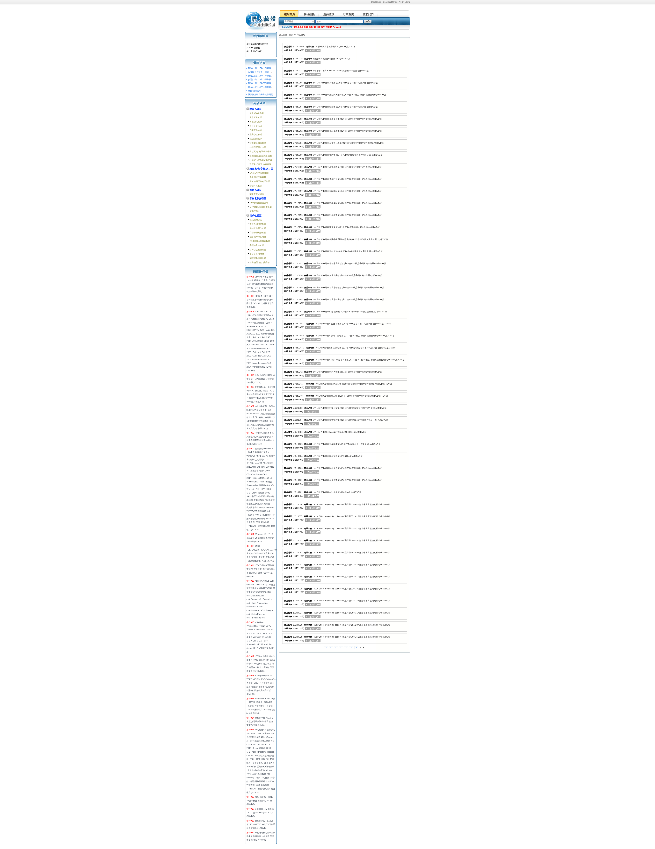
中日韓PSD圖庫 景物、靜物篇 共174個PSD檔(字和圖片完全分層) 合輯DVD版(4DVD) (355, 335)
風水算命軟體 (256, 117)
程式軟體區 (255, 215)
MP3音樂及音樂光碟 (259, 203)
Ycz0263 (298, 119)
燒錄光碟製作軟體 (258, 228)
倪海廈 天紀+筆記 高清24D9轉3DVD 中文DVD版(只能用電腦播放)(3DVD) (260, 824)
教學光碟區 (255, 109)
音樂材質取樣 (256, 185)
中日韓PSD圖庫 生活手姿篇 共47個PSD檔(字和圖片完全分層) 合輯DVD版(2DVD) (353, 324)
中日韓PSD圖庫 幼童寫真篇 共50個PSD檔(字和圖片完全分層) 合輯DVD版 (348, 480)
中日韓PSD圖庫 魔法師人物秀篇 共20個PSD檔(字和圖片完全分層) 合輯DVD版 (350, 95)
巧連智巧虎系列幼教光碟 (261, 160)
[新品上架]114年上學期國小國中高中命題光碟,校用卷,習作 (274, 79)
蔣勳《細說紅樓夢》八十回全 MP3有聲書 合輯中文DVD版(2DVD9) (260, 379)
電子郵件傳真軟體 (258, 237)
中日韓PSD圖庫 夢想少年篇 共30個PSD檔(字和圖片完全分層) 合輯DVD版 (348, 119)
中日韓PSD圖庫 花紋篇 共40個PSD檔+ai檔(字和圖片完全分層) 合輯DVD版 (348, 251)
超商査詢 (328, 14)
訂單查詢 (348, 14)
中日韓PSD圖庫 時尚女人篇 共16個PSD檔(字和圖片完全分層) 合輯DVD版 (348, 468)
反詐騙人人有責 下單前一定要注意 (263, 72)
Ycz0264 (298, 107)
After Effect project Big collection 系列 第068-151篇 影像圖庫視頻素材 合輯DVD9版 (352, 637)
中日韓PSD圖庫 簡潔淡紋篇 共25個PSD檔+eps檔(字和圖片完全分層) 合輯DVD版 (351, 420)
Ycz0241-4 (299, 384)
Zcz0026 (298, 625)
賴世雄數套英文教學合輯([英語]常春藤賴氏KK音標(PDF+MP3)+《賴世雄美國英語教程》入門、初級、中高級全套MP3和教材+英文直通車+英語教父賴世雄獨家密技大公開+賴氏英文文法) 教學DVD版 (260, 417)
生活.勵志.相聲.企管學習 (261, 151)
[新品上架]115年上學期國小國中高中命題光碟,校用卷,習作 (274, 68)
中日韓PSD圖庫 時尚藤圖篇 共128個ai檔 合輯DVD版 (338, 456)
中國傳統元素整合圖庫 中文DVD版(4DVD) (335, 46)
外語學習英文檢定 (258, 147)
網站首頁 (289, 14)
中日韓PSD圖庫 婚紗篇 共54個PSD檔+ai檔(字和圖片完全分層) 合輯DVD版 (348, 155)
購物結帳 (309, 14)
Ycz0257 (298, 191)
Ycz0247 (298, 311)
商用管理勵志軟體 (258, 232)
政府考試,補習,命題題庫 (260, 164)
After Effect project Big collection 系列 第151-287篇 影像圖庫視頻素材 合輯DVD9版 (352, 625)
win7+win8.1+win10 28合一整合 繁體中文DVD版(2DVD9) (259, 800)
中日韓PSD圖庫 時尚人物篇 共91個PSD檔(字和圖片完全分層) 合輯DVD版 (348, 372)
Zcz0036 (298, 504)
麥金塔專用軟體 (257, 254)
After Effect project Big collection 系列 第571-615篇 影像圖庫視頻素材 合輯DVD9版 (352, 516)
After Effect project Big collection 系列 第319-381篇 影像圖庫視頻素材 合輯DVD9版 (352, 589)
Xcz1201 (298, 492)
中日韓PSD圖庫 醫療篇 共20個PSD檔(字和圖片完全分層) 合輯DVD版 (346, 107)
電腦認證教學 (256, 139)
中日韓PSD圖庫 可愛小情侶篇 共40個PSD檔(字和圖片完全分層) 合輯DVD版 (349, 287)
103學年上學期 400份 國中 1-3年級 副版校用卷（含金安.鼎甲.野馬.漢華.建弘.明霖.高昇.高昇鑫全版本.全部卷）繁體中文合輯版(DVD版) (260, 663)
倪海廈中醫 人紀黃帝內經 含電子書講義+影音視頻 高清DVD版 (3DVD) (260, 721)
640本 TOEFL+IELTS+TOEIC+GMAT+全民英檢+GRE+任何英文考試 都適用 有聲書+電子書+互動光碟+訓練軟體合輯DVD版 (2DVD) (261, 553)
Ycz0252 (298, 251)
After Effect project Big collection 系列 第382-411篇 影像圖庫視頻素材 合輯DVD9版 (352, 576)
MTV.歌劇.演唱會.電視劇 (261, 207)
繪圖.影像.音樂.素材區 (261, 168)
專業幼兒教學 (256, 121)
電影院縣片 (255, 211)
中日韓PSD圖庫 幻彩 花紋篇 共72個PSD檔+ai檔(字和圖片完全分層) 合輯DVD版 (350, 311)
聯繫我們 (396, 2)
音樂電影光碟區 (258, 198)
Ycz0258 (298, 179)
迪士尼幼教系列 (257, 113)
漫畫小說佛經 (256, 134)
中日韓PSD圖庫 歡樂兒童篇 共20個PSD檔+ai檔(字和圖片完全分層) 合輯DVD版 (350, 408)
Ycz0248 (298, 299)
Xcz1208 (298, 408)
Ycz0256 (298, 203)
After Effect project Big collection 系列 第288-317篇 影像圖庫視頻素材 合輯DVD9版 (352, 613)
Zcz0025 (298, 637)
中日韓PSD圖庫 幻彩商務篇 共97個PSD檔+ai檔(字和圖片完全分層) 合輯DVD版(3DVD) (356, 348)
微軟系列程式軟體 (258, 224)
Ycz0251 (298, 263)
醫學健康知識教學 (258, 143)
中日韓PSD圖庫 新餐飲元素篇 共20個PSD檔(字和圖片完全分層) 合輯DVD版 (349, 143)
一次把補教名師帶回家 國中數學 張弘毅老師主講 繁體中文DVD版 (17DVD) (260, 836)
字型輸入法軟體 (257, 245)
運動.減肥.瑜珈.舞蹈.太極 (261, 156)
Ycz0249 (298, 287)
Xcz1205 (298, 444)
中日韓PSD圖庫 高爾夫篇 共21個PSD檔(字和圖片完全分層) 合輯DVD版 (347, 227)
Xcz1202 (298, 480)
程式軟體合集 (256, 220)
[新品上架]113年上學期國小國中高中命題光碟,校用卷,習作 (274, 87)
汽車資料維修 (256, 130)
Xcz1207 (298, 420)
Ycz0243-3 (299, 360)
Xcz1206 (298, 432)
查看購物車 (376, 2)
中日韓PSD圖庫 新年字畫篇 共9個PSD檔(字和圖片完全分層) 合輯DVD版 (347, 444)
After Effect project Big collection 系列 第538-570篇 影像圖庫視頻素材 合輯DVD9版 (352, 528)
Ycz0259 (298, 167)
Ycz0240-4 (299, 396)
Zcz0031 (298, 564)
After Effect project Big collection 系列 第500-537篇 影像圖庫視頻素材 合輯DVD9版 (352, 540)
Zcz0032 (298, 552)
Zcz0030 (298, 576)
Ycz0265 (298, 95)
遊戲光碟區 (255, 190)
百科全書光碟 (256, 126)
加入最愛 (406, 2)
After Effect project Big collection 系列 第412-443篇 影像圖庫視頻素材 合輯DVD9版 (352, 564)
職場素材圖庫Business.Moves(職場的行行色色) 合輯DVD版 (341, 70)
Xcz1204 (298, 456)
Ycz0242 (298, 372)
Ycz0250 (298, 275)
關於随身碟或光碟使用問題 (260, 94)
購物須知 (387, 2)
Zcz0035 (298, 516)
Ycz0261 (298, 143)
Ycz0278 (298, 59)
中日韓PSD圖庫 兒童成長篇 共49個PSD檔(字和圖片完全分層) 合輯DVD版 (348, 275)
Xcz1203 (298, 468)
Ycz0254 (298, 227)
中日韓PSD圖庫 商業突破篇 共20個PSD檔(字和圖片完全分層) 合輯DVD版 (348, 203)
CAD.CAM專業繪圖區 (259, 173)
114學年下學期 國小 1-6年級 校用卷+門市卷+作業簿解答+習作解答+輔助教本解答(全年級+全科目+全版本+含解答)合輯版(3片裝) (260, 284)
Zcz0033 (298, 540)
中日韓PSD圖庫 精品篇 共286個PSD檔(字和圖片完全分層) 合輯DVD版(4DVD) (352, 396)
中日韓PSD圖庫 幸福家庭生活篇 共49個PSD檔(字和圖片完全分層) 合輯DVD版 (350, 263)
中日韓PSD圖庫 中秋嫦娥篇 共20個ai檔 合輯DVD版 (337, 492)
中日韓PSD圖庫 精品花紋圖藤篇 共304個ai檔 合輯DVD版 (340, 432)
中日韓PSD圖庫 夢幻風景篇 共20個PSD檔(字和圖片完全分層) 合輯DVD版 (348, 131)
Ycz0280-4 (299, 46)
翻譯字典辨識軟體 (258, 258)
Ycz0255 (298, 215)
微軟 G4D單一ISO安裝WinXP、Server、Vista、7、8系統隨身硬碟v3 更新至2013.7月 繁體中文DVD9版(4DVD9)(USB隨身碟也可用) (260, 394)
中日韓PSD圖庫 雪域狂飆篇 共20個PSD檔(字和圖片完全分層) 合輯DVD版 (348, 179)
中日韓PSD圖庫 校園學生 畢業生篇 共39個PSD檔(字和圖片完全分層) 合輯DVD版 (351, 239)
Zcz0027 (298, 613)
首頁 (291, 34)
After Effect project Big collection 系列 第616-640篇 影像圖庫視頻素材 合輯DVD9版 (352, 504)
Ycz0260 (298, 155)
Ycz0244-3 (299, 348)
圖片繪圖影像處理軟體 (260, 181)
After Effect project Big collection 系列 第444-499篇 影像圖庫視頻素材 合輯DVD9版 (352, 552)
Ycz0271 (298, 70)
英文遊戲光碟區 (257, 194)
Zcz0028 (298, 601)
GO (368, 21)
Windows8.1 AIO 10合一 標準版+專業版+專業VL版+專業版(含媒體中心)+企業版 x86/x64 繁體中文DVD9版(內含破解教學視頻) (260, 706)
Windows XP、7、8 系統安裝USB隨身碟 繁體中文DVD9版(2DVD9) (260, 538)
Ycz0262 (298, 131)
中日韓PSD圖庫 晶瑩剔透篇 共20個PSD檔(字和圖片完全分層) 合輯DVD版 (348, 167)
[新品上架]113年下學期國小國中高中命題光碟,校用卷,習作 (274, 83)
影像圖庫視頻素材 (258, 177)
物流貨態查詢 (254, 91)
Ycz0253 (298, 239)
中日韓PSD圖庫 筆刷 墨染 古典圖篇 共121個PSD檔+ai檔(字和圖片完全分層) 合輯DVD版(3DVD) (360, 360)
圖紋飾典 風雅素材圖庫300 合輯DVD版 (332, 59)
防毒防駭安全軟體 (258, 249)
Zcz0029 (298, 589)
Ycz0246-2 (299, 324)
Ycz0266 (298, 83)
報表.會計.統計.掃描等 (260, 262)
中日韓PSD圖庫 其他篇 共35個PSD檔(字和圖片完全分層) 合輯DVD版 (346, 83)
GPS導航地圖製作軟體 (260, 241)
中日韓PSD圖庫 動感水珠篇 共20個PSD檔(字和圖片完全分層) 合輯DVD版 (348, 215)
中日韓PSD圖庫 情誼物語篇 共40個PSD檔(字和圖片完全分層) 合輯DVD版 (348, 191)
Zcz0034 (298, 528)
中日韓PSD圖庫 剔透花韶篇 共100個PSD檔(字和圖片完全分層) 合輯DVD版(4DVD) (354, 384)
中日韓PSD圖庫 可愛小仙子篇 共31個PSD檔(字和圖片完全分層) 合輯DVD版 (349, 299)
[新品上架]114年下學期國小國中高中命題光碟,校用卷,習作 (274, 76)
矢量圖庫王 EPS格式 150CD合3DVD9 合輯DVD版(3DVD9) (260, 812)
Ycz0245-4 (299, 335)
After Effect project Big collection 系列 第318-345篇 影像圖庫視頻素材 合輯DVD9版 (352, 601)
